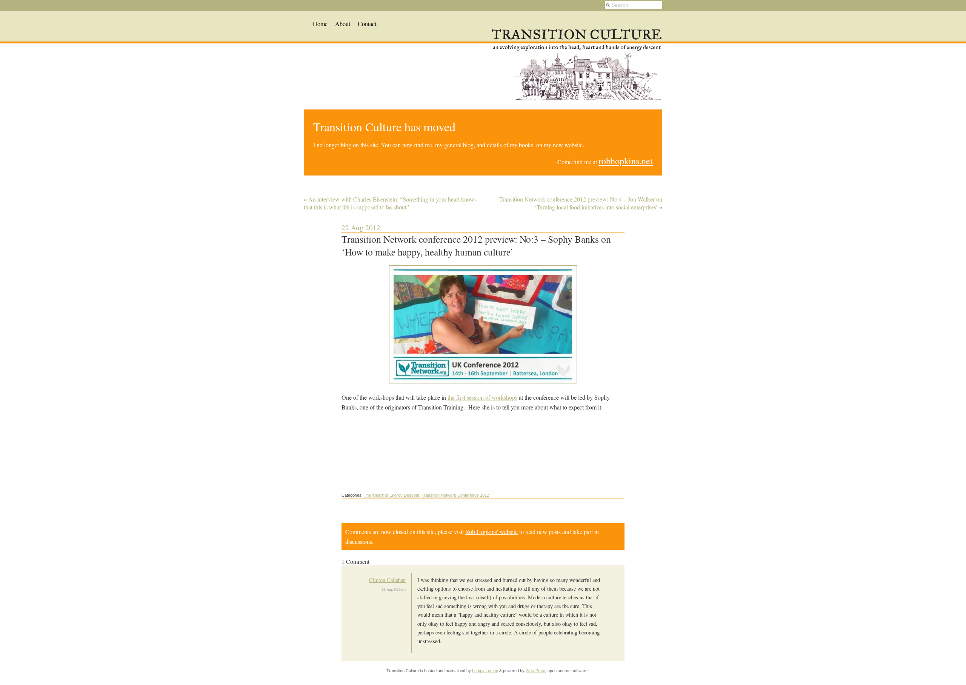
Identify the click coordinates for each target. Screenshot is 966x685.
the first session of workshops (482, 397)
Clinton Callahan (387, 579)
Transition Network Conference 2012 (455, 495)
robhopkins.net (625, 161)
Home (320, 24)
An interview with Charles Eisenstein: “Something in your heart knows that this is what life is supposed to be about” (390, 203)
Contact (367, 24)
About (342, 24)
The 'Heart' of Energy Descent (391, 495)
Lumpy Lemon (485, 670)
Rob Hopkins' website (491, 532)
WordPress (536, 670)
